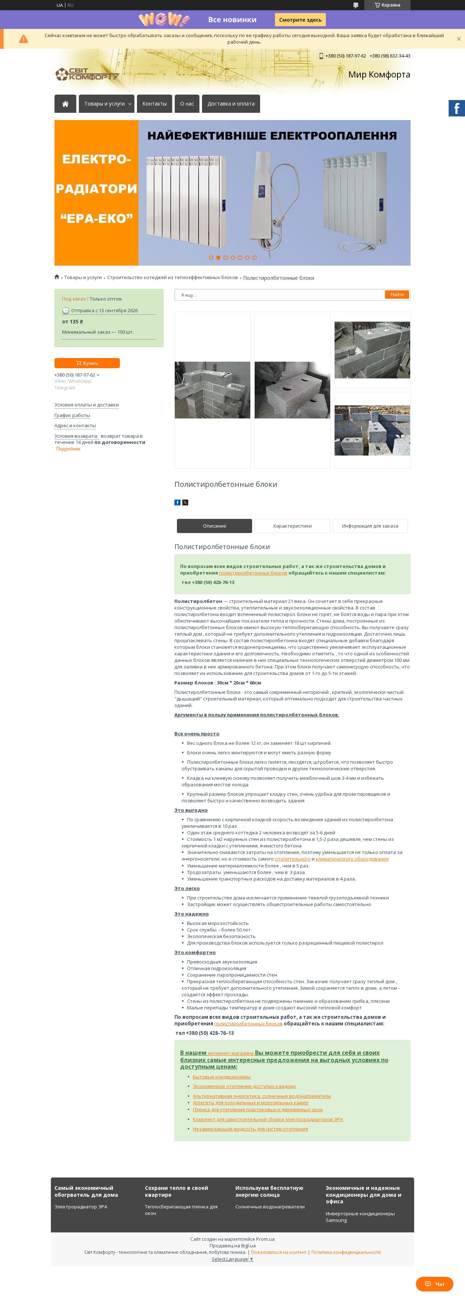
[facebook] (177, 503)
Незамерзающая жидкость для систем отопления (250, 1128)
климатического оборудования (352, 858)
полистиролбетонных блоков (253, 572)
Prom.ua (265, 1239)
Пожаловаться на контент (279, 1252)
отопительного (293, 858)
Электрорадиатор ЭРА (80, 1206)
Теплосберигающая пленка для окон (181, 1209)
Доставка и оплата (231, 103)
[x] (185, 503)
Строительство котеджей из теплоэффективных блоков (172, 277)
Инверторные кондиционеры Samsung (360, 1216)
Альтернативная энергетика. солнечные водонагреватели (262, 1096)
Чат (440, 1284)
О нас (187, 103)
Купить (90, 363)
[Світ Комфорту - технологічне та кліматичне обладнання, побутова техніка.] (90, 74)
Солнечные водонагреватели (270, 1206)
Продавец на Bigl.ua (233, 1245)
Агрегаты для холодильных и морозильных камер (250, 1102)
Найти (397, 294)
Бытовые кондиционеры (222, 1076)
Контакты (154, 103)
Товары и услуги (104, 103)
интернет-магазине (231, 1053)
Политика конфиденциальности (346, 1252)
